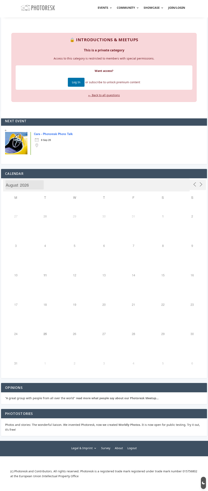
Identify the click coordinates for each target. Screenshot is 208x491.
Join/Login (176, 8)
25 (45, 334)
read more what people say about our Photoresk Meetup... (117, 398)
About (119, 448)
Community (126, 8)
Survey (105, 448)
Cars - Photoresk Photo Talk (53, 134)
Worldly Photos (129, 425)
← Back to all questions (104, 95)
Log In (76, 82)
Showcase (152, 8)
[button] (203, 483)
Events (103, 8)
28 (45, 216)
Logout (132, 448)
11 (45, 275)
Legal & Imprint (82, 448)
